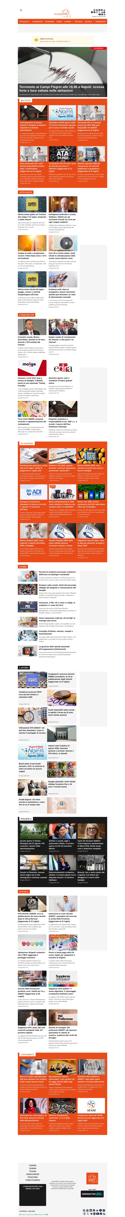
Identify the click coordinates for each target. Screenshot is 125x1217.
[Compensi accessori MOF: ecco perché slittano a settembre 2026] (61, 698)
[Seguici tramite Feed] (104, 14)
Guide (59, 22)
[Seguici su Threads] (97, 12)
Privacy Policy (33, 1177)
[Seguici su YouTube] (100, 14)
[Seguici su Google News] (97, 10)
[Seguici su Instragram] (94, 12)
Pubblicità (32, 1165)
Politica (79, 22)
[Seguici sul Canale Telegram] (102, 12)
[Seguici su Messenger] (92, 12)
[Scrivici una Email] (102, 14)
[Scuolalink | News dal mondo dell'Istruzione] (62, 13)
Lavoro (67, 22)
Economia (49, 22)
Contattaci (32, 1168)
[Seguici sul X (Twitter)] (99, 12)
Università (101, 22)
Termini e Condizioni (33, 1180)
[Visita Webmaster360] (92, 1194)
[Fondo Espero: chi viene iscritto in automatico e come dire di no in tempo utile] (61, 805)
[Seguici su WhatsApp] (104, 12)
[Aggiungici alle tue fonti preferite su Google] (94, 10)
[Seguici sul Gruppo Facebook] (104, 10)
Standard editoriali (32, 1174)
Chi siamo (32, 1171)
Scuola (88, 22)
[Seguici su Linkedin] (99, 10)
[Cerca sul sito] (21, 10)
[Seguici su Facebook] (102, 10)
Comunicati (37, 22)
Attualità (24, 22)
